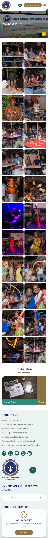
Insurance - (6, 429)
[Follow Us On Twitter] (10, 453)
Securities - (6, 437)
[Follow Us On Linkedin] (29, 453)
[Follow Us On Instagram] (23, 453)
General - (5, 420)
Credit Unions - (7, 425)
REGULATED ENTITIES (32, 5)
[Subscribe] (40, 497)
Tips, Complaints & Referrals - (12, 441)
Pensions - (5, 433)
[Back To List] (44, 34)
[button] (20, 5)
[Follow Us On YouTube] (17, 453)
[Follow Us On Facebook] (4, 453)
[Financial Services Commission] (6, 5)
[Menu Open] (44, 5)
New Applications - (8, 445)
